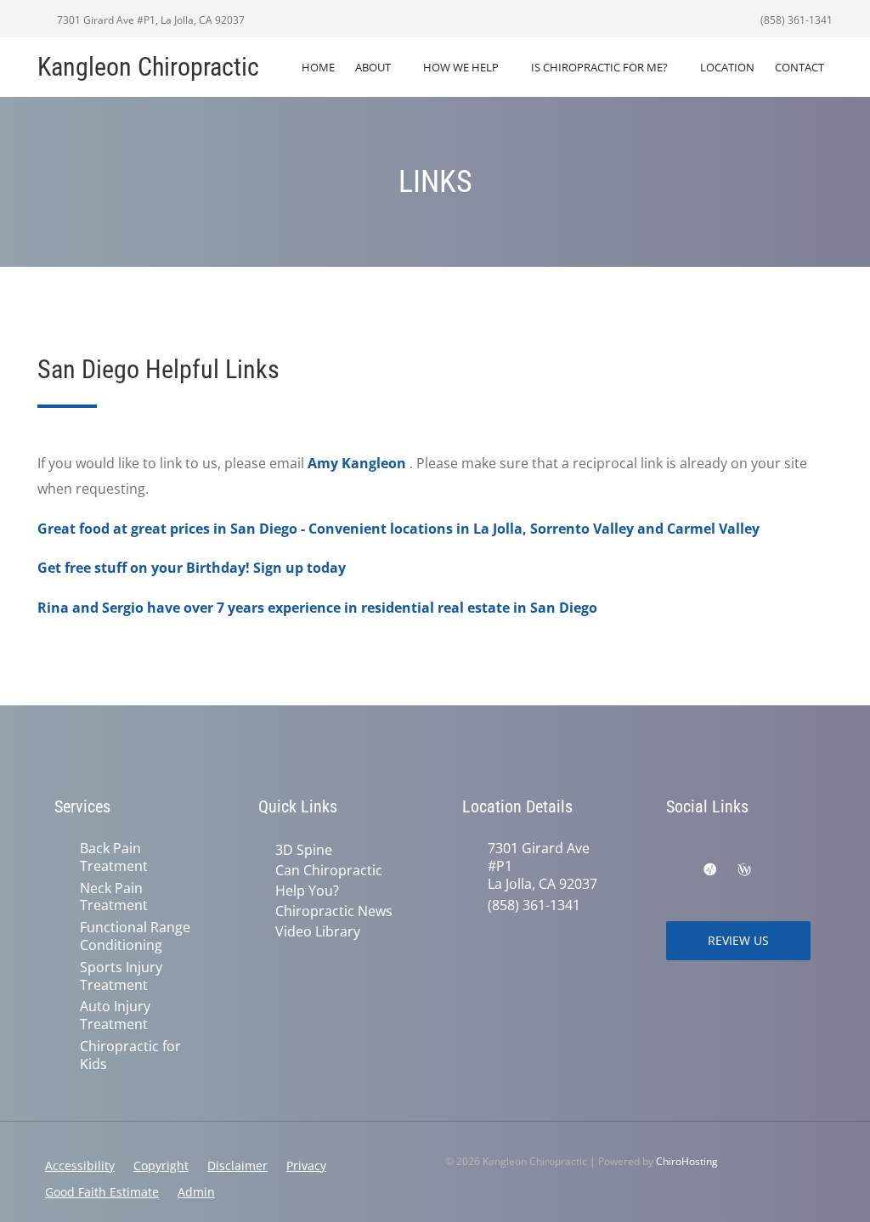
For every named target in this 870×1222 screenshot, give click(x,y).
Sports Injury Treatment (121, 976)
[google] (711, 850)
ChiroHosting (687, 1161)
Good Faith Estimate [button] (102, 1192)
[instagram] (786, 850)
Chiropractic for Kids (130, 1055)
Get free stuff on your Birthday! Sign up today (191, 567)
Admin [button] (196, 1192)
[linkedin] (674, 870)
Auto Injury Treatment (115, 1015)
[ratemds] (710, 870)
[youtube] (749, 850)
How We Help (461, 67)
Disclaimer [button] (237, 1165)
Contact (799, 67)
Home (318, 67)
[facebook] (674, 850)
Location (727, 67)
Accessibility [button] (80, 1165)
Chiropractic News (334, 911)
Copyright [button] (161, 1165)
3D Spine (303, 849)
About (373, 67)
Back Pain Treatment (114, 857)
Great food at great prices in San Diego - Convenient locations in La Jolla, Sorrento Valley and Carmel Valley (398, 528)
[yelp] (779, 870)
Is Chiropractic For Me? (599, 67)
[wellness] (744, 870)
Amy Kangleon (357, 463)
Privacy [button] (306, 1165)
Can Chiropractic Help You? (328, 880)
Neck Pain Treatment (114, 897)
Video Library (317, 931)
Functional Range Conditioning (135, 936)
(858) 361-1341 (795, 20)
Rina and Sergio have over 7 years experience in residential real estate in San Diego (317, 607)
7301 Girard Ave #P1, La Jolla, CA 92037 (149, 20)
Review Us (738, 940)
